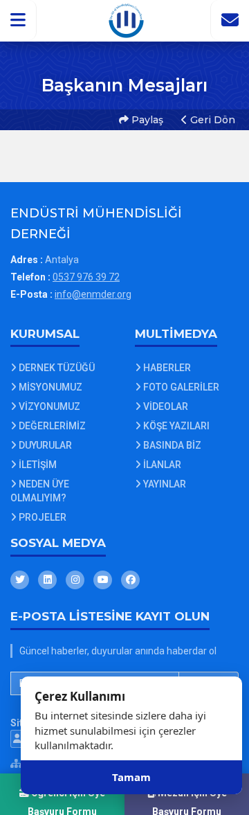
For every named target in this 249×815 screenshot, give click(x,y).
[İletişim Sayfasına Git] (229, 20)
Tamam (131, 777)
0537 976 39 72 (86, 277)
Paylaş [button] (146, 120)
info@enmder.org (93, 294)
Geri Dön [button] (211, 120)
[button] (18, 20)
